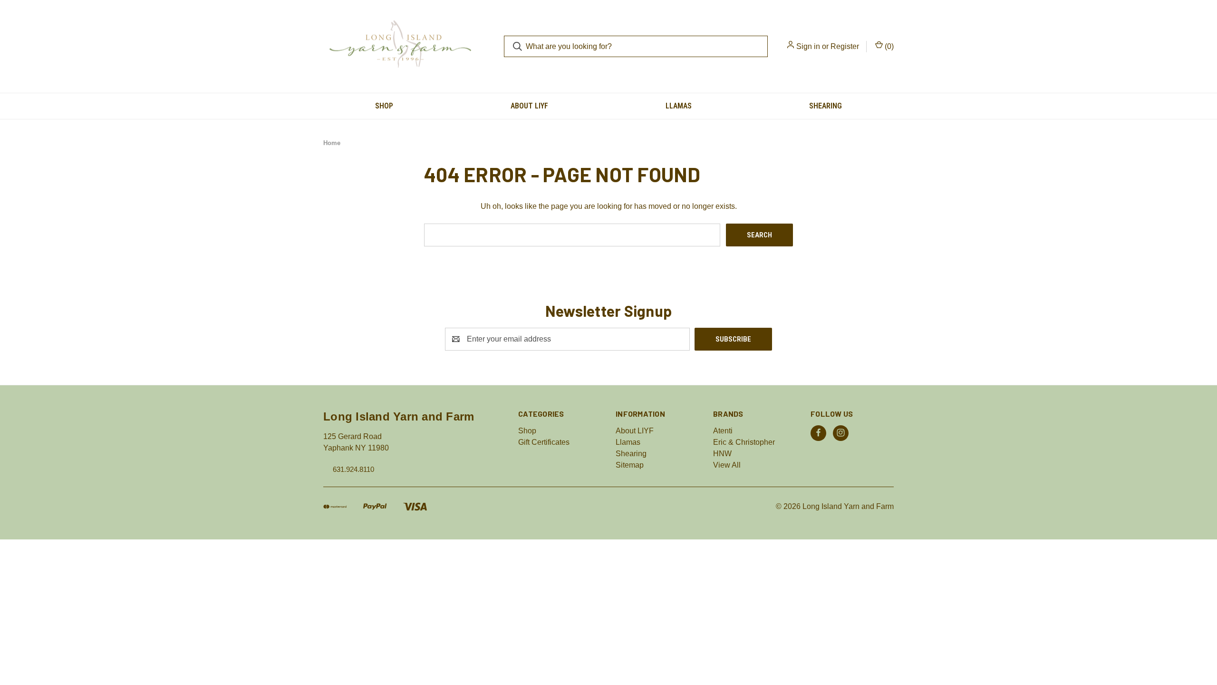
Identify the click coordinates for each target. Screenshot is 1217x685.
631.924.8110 (353, 469)
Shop (384, 105)
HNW (722, 454)
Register (845, 46)
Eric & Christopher (744, 442)
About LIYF (529, 105)
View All (727, 465)
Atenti (723, 431)
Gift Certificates (544, 442)
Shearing (825, 105)
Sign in (808, 46)
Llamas (679, 105)
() (888, 46)
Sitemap (630, 465)
